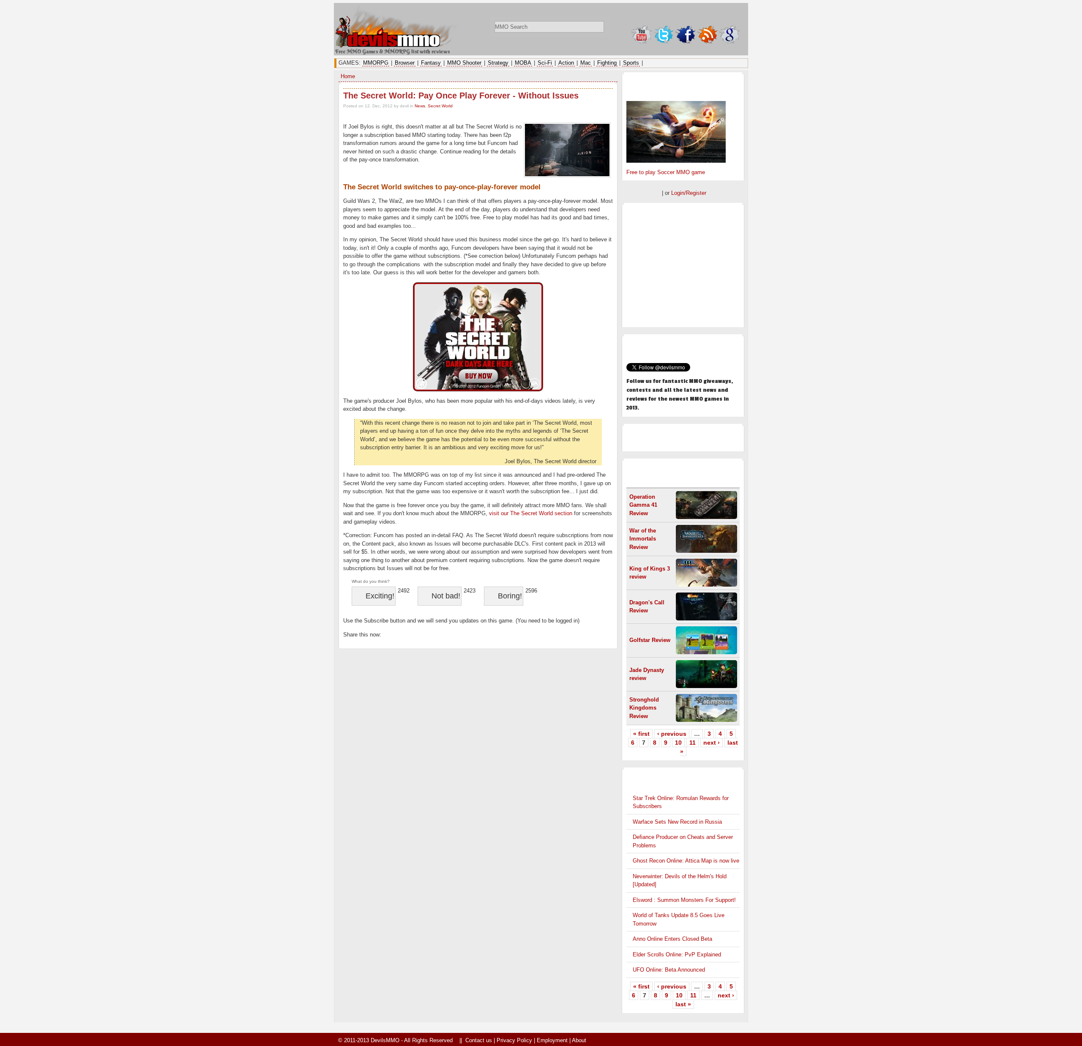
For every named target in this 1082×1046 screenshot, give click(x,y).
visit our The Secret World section (530, 513)
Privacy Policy (514, 1040)
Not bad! (446, 596)
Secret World (440, 106)
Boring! (510, 596)
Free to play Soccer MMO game (665, 172)
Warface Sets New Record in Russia (677, 822)
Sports (631, 63)
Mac (585, 63)
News (420, 106)
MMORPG (375, 63)
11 (692, 742)
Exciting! (380, 596)
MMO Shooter (464, 63)
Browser (405, 63)
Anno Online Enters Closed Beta (672, 939)
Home (348, 76)
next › (711, 742)
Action (566, 63)
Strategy (498, 63)
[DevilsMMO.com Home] (397, 46)
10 (678, 742)
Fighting (607, 63)
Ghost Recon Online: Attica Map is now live (686, 861)
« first (641, 733)
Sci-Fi (545, 63)
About (579, 1040)
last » (683, 1004)
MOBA (523, 63)
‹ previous (671, 733)
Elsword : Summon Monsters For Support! (684, 900)
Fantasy (431, 63)
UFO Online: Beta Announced (669, 970)
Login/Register (688, 193)
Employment (552, 1040)
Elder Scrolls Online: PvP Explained (677, 954)
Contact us (478, 1040)
